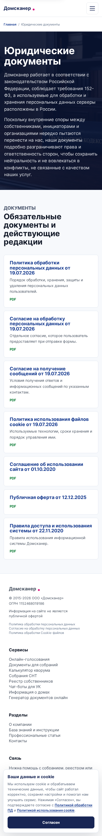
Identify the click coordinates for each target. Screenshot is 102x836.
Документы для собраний (33, 664)
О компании (20, 724)
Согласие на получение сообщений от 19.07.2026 (40, 371)
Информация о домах (29, 692)
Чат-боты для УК (25, 686)
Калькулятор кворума (29, 670)
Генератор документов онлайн (38, 697)
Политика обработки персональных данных (42, 624)
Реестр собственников (31, 681)
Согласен (51, 822)
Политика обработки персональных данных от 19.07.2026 (40, 268)
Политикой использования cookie (46, 810)
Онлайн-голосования (29, 659)
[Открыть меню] (92, 8)
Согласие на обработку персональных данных (44, 628)
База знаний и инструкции (34, 729)
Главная (10, 24)
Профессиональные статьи (34, 735)
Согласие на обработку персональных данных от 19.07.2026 (40, 324)
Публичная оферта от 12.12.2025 (48, 497)
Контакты (18, 740)
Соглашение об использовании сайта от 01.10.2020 (46, 466)
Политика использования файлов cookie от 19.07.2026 (49, 421)
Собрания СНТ (23, 675)
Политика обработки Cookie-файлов (36, 633)
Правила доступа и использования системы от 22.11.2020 (51, 528)
